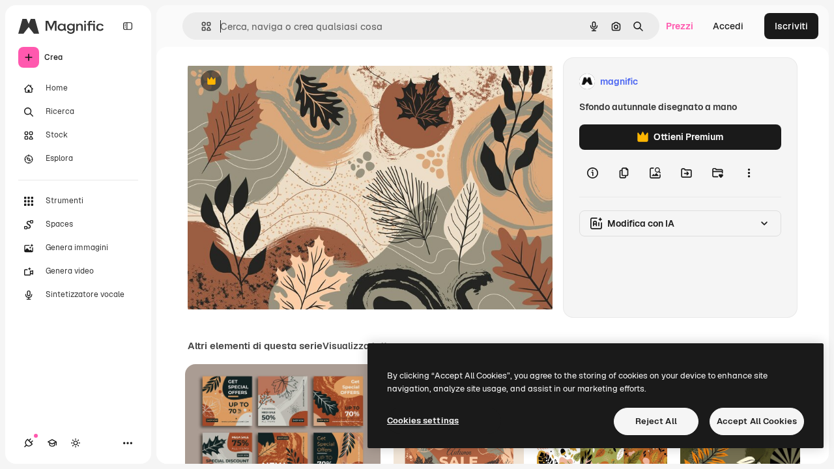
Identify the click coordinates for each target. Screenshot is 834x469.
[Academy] (52, 443)
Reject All (656, 421)
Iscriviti (791, 26)
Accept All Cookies (757, 421)
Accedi (728, 26)
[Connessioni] (28, 443)
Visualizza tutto (358, 346)
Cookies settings (423, 420)
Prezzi (679, 26)
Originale (274, 82)
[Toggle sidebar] (127, 26)
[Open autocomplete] (201, 26)
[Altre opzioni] (749, 173)
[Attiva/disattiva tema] (75, 443)
